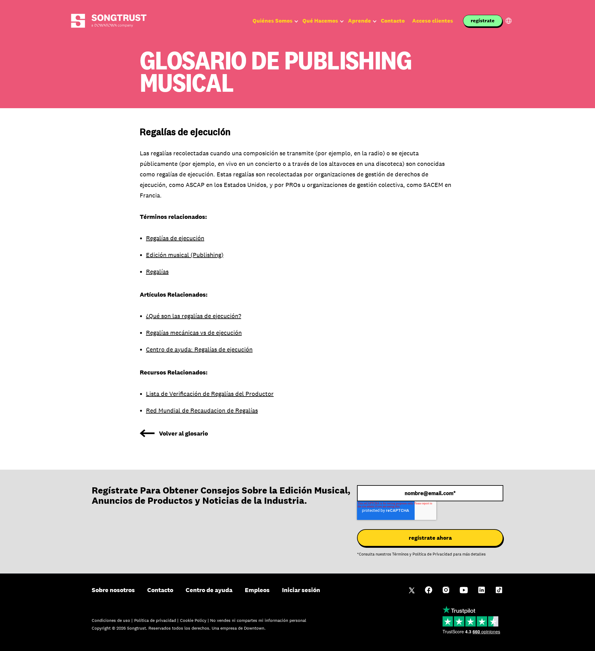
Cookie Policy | (195, 620)
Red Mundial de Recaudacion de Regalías (202, 410)
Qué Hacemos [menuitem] (320, 20)
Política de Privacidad (432, 554)
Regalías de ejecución (175, 238)
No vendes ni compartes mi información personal (258, 620)
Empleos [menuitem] (257, 590)
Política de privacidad (155, 620)
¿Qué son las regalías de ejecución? (193, 316)
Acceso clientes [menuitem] (432, 20)
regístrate (483, 20)
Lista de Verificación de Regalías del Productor (210, 393)
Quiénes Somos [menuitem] (273, 20)
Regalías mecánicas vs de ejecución (194, 332)
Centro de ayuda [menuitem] (209, 590)
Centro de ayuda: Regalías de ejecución (199, 349)
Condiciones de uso (111, 620)
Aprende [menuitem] (359, 20)
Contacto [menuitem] (393, 20)
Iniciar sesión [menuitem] (301, 590)
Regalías (157, 271)
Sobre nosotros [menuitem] (113, 590)
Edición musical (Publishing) (184, 255)
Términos (400, 554)
